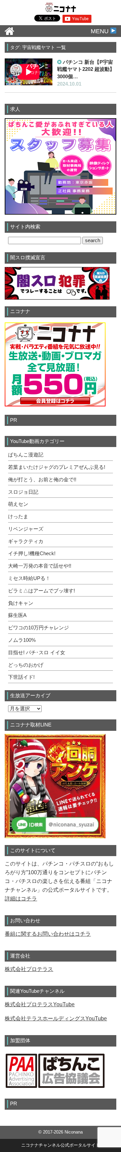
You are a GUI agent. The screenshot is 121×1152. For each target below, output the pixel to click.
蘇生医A (17, 615)
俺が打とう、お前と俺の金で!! (42, 479)
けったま (18, 516)
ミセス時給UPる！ (29, 578)
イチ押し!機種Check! (31, 553)
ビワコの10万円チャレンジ (38, 627)
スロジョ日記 (23, 492)
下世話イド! (21, 677)
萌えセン (18, 504)
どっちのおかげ (25, 665)
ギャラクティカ (25, 541)
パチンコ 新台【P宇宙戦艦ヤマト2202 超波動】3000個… (86, 69)
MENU (100, 31)
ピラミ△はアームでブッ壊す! (41, 590)
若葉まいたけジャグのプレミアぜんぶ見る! (56, 467)
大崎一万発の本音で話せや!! (39, 566)
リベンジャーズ (25, 529)
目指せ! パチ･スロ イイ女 (36, 652)
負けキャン (20, 603)
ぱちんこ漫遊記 (25, 454)
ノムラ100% (22, 640)
